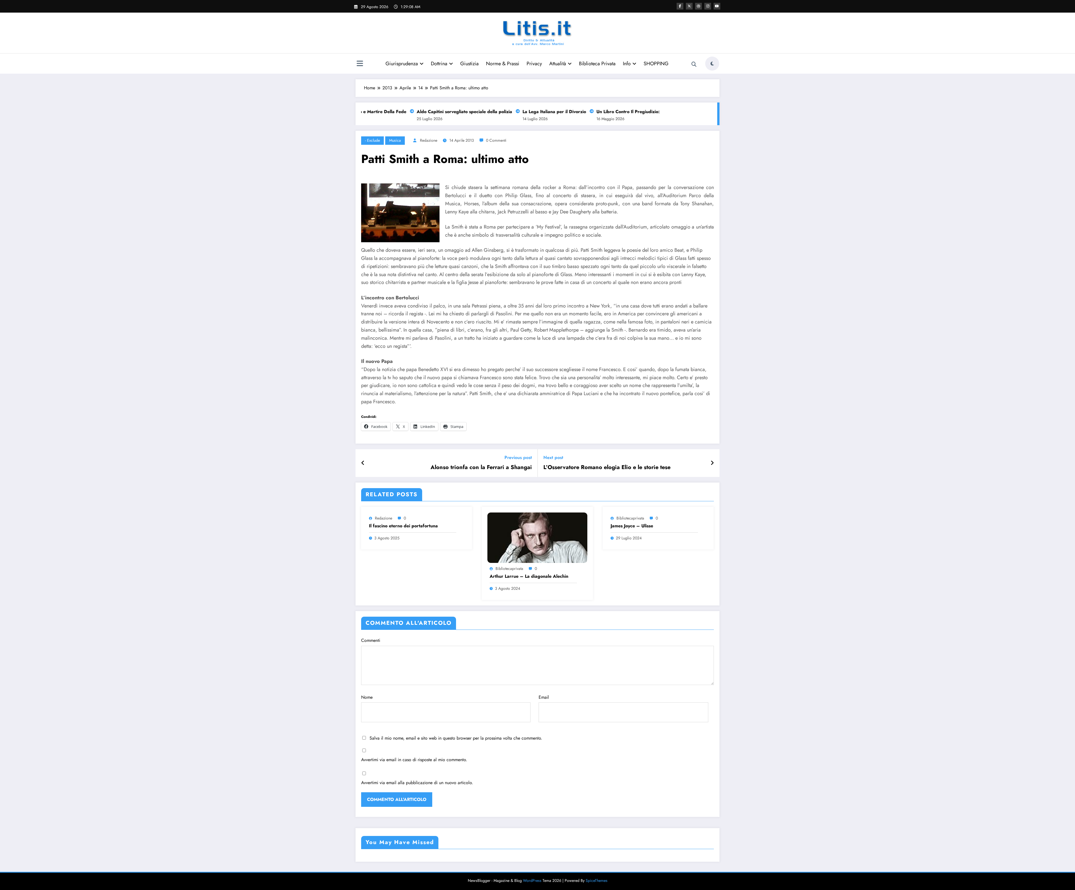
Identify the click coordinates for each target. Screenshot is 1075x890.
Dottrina (439, 63)
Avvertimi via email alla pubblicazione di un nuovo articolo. (417, 782)
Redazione (428, 140)
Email (544, 697)
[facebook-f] (680, 6)
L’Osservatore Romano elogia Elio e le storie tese (606, 467)
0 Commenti (496, 140)
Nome (367, 697)
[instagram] (707, 6)
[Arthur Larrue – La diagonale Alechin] (537, 537)
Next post (553, 457)
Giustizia (469, 63)
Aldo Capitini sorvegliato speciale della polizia (444, 111)
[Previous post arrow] (363, 463)
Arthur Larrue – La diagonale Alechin (529, 576)
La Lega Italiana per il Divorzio (534, 111)
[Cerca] (694, 64)
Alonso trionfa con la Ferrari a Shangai (481, 467)
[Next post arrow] (712, 463)
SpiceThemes (596, 880)
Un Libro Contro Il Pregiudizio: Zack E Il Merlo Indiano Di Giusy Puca (648, 111)
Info (627, 63)
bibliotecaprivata (509, 568)
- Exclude (372, 140)
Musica (395, 140)
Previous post (518, 457)
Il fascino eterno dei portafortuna (403, 526)
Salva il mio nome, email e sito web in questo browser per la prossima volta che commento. (456, 738)
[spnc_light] (712, 64)
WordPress (532, 880)
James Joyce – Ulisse (632, 526)
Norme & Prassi (502, 63)
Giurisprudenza (401, 63)
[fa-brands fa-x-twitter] (689, 6)
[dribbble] (698, 6)
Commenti (370, 640)
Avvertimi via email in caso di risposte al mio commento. (414, 759)
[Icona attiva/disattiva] (360, 64)
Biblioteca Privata (597, 63)
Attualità (557, 63)
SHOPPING (656, 63)
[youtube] (717, 6)
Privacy (534, 63)
